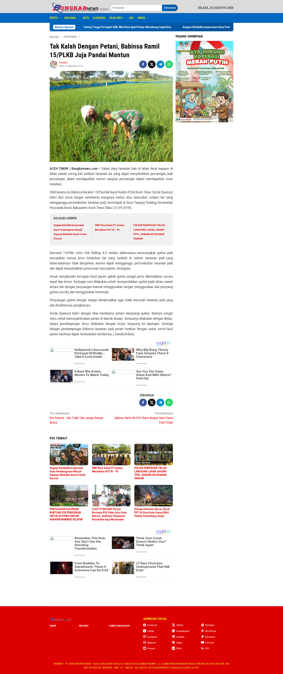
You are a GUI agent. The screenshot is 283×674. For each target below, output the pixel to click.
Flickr (179, 648)
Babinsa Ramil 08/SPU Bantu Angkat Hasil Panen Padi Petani (144, 418)
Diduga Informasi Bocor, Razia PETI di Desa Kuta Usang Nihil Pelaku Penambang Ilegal (152, 513)
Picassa (151, 648)
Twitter (179, 625)
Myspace (151, 642)
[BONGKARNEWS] (80, 7)
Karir (53, 625)
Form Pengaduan (119, 625)
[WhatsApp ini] (169, 64)
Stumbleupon (183, 631)
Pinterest (209, 625)
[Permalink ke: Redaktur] (53, 64)
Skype (179, 642)
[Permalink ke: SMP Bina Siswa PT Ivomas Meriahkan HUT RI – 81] (111, 454)
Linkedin (180, 636)
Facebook (152, 625)
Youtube (209, 642)
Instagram (152, 636)
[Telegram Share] (160, 64)
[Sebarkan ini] (143, 64)
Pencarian (170, 8)
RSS (207, 648)
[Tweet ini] (152, 64)
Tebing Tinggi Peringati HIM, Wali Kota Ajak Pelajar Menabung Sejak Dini (137, 27)
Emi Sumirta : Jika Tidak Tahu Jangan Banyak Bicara (76, 418)
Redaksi (84, 625)
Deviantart (210, 636)
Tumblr (150, 631)
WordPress (210, 631)
